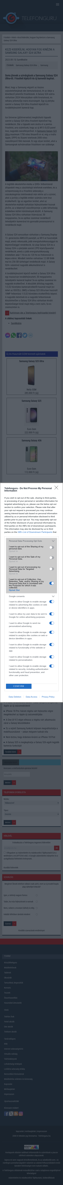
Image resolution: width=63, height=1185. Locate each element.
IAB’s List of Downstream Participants (35, 532)
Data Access (31, 697)
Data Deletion (15, 697)
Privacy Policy (48, 697)
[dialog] (31, 592)
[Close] (57, 488)
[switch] (51, 547)
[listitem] (31, 541)
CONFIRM (18, 686)
